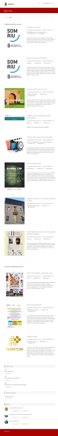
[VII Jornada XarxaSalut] (15, 316)
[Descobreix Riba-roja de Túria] (15, 98)
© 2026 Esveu (7, 431)
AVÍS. (6, 369)
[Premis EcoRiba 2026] (15, 176)
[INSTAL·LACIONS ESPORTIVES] (15, 69)
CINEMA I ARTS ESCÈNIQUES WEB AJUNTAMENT (20, 414)
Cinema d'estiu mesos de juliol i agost (39, 137)
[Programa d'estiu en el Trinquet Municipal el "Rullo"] (15, 210)
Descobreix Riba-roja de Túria (37, 89)
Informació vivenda (33, 27)
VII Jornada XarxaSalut (34, 305)
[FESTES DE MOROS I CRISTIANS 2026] (15, 284)
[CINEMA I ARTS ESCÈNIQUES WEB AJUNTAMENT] (15, 117)
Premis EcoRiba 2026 (34, 163)
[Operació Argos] (15, 343)
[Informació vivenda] (15, 38)
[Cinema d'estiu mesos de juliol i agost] (15, 145)
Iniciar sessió (47, 3)
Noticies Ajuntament (9, 396)
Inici (6, 17)
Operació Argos (32, 336)
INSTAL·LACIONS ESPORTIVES (37, 58)
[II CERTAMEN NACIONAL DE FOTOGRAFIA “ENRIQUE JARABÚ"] (15, 243)
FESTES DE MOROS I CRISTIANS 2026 (39, 273)
